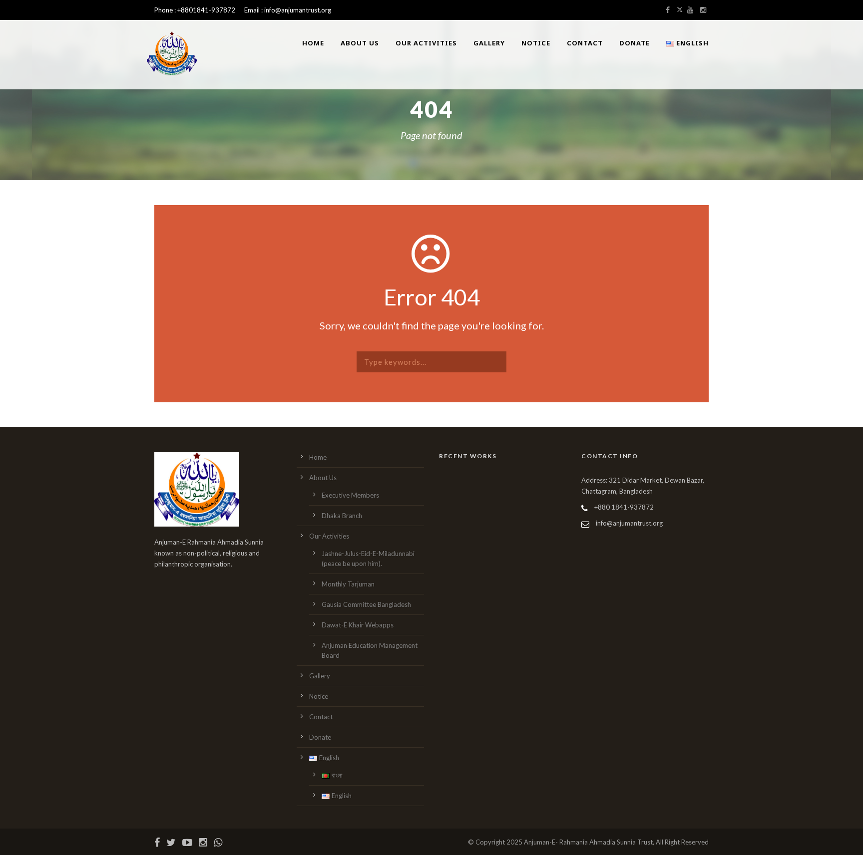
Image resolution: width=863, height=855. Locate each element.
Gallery (489, 42)
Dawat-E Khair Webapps (358, 625)
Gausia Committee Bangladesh (366, 604)
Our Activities (426, 42)
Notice (535, 42)
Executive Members (350, 495)
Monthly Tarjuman (348, 584)
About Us (360, 42)
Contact (585, 42)
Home (313, 42)
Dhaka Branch (342, 516)
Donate (634, 42)
